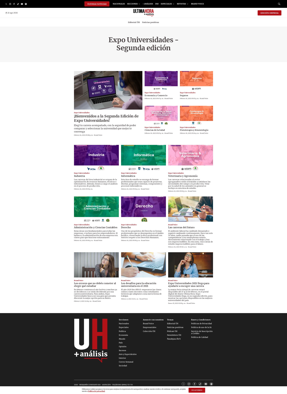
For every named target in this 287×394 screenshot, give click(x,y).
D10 (157, 4)
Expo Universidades (82, 113)
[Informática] (143, 157)
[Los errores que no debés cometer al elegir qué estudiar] (96, 264)
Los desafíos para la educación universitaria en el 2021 (138, 284)
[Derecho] (143, 209)
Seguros (184, 95)
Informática (128, 176)
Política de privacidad (96, 391)
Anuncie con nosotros (153, 320)
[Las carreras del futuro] (190, 209)
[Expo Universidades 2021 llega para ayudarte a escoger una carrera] (190, 264)
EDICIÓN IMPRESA (269, 13)
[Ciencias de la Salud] (161, 115)
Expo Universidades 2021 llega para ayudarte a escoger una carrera (188, 284)
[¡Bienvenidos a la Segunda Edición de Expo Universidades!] (108, 90)
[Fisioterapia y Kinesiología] (196, 115)
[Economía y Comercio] (161, 80)
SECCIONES (132, 4)
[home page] (143, 13)
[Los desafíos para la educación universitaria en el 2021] (143, 264)
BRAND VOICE (197, 4)
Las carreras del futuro (181, 227)
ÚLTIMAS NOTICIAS (97, 4)
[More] (139, 4)
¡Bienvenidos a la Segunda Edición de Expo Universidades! (106, 118)
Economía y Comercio (156, 95)
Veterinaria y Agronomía (182, 176)
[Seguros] (196, 80)
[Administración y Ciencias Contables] (96, 209)
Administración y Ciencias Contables (95, 227)
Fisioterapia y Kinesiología (194, 130)
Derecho (126, 227)
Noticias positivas (150, 22)
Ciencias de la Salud (155, 130)
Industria (79, 176)
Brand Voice (98, 135)
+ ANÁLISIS (148, 4)
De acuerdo (196, 390)
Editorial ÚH (134, 22)
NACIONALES (119, 4)
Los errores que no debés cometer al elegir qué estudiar (95, 284)
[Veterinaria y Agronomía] (190, 157)
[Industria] (96, 157)
